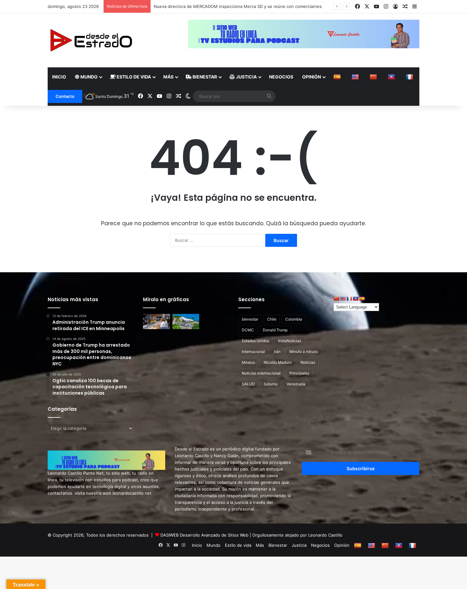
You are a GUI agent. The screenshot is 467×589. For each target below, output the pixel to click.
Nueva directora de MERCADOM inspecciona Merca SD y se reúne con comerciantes (238, 6)
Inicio (59, 76)
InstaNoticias (289, 340)
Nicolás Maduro (278, 362)
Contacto (65, 96)
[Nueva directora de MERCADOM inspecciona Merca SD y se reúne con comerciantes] (156, 321)
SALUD (248, 384)
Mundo (88, 76)
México (248, 362)
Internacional (253, 351)
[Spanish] (338, 76)
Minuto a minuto (303, 351)
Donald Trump (275, 330)
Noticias (308, 362)
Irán (277, 351)
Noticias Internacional (261, 373)
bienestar (250, 319)
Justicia (246, 76)
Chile (271, 319)
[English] (356, 76)
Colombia (293, 319)
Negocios (281, 76)
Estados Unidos (255, 340)
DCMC (248, 330)
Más (168, 76)
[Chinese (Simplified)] (374, 76)
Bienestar (204, 76)
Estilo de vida (133, 76)
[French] (410, 76)
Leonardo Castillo (325, 535)
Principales (299, 373)
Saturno (271, 384)
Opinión (311, 76)
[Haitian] (392, 76)
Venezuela (296, 384)
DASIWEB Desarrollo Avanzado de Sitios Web (204, 535)
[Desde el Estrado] (91, 40)
